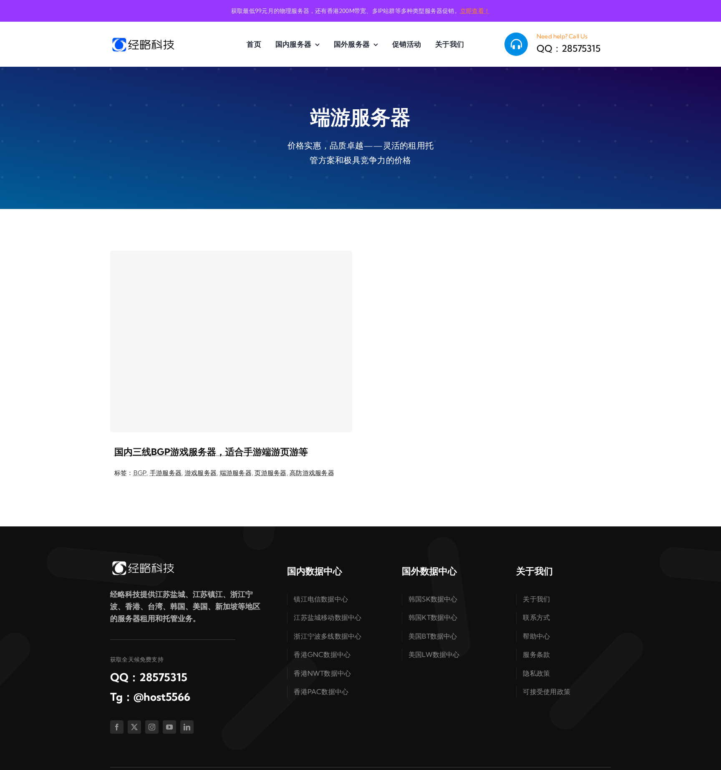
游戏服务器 (201, 473)
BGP (140, 473)
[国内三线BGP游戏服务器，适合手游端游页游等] (231, 341)
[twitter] (134, 727)
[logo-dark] (142, 39)
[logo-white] (142, 563)
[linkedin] (187, 727)
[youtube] (169, 727)
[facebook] (117, 727)
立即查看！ (475, 11)
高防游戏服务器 (312, 473)
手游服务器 (166, 473)
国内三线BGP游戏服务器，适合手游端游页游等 (211, 452)
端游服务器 (236, 473)
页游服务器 (270, 473)
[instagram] (152, 727)
